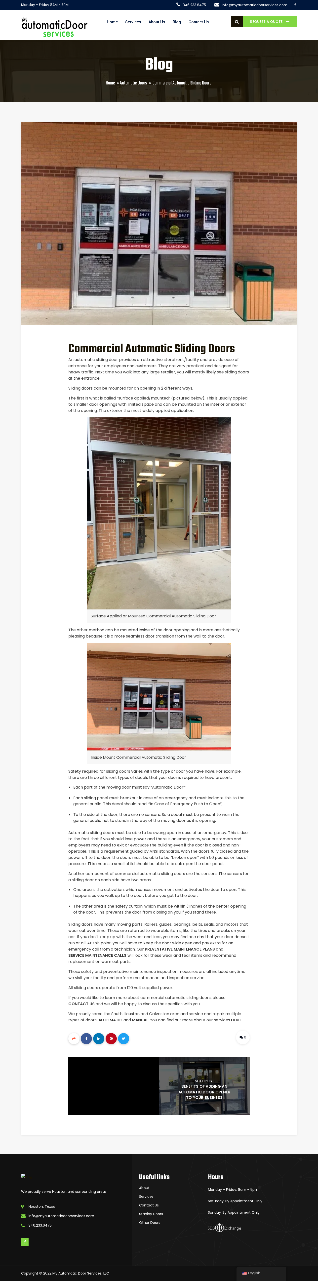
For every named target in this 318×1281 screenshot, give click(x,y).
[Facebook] (86, 1038)
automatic (110, 1020)
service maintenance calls (97, 955)
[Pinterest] (111, 1038)
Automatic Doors (133, 83)
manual (140, 1020)
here (235, 1020)
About (144, 1187)
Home (112, 22)
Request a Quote (266, 21)
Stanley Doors (151, 1213)
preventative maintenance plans (180, 949)
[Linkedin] (98, 1038)
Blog (177, 22)
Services (133, 22)
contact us (81, 1004)
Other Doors (149, 1222)
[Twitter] (123, 1038)
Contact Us (199, 22)
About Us (157, 22)
